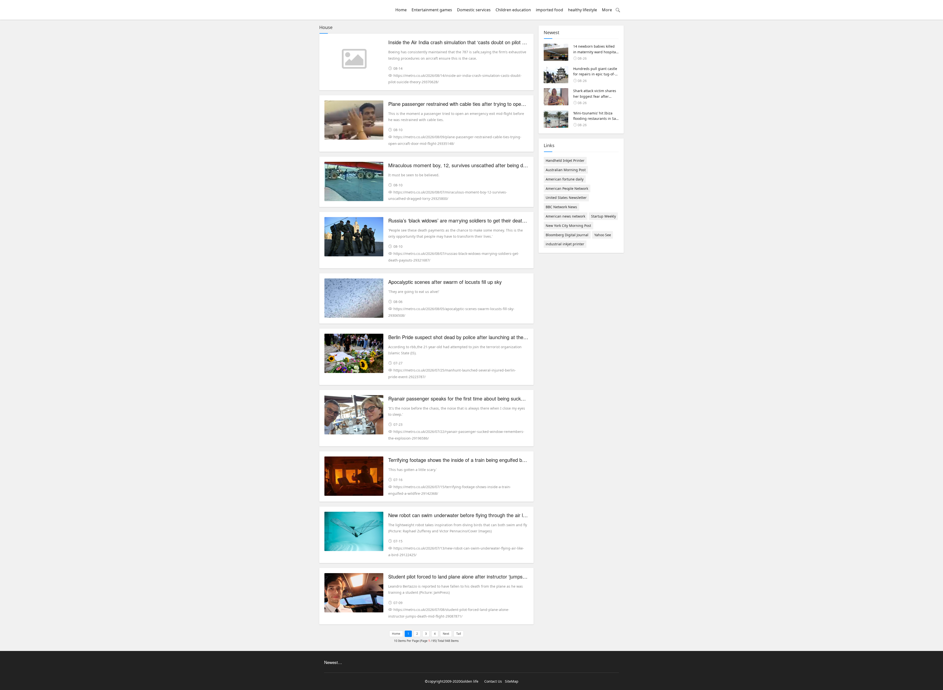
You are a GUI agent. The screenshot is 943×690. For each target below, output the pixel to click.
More (607, 10)
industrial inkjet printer (565, 244)
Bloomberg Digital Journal (567, 235)
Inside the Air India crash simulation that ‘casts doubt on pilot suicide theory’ (471, 42)
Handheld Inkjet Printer (565, 160)
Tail (458, 634)
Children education (513, 10)
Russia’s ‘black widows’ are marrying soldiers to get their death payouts (465, 220)
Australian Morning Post (566, 169)
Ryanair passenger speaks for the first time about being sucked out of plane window (479, 398)
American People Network (567, 188)
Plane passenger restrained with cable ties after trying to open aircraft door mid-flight (480, 103)
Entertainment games (432, 10)
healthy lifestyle (582, 10)
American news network (565, 216)
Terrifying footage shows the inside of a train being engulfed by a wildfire (466, 459)
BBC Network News (561, 207)
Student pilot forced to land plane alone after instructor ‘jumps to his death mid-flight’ (480, 576)
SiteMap (511, 681)
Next (446, 634)
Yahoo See (602, 235)
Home (401, 10)
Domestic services (474, 10)
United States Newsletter (566, 197)
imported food (549, 10)
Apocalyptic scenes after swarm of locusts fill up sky (445, 281)
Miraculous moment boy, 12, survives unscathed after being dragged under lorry (476, 165)
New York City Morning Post (568, 225)
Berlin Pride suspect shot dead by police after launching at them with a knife (471, 337)
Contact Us (493, 681)
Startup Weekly (603, 216)
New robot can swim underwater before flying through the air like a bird (465, 515)
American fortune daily (564, 179)
